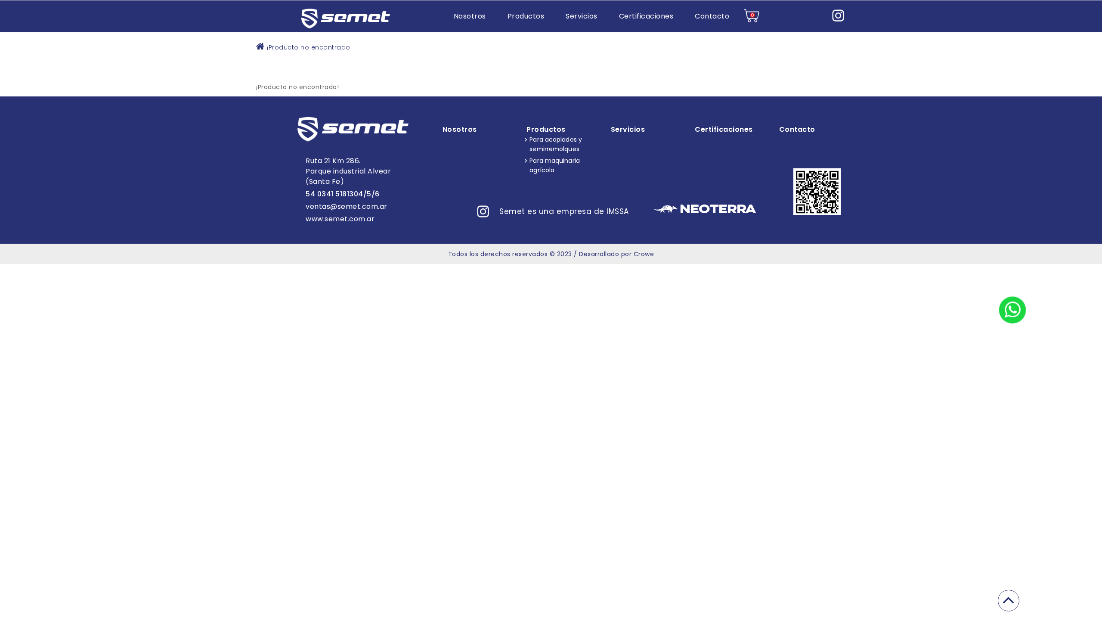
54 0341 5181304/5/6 (343, 194)
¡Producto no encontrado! (309, 47)
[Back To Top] (1008, 600)
